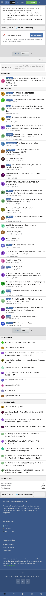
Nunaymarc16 (10, 262)
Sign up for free (29, 8)
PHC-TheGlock (10, 295)
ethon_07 (8, 247)
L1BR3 (7, 130)
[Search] (44, 2)
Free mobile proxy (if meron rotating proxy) (29, 99)
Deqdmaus (9, 221)
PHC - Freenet (10, 227)
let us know (11, 565)
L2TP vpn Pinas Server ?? (15, 158)
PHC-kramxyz (10, 160)
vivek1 (8, 178)
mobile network (34, 15)
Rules (16, 576)
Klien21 (8, 122)
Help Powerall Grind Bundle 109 (23, 245)
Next (24, 54)
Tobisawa (9, 154)
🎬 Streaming (7, 528)
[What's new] (39, 2)
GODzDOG (9, 113)
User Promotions (8, 544)
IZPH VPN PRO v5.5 (13, 238)
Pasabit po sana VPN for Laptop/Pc (24, 316)
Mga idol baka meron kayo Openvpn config (21, 225)
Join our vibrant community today (13, 19)
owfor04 (8, 102)
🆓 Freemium (7, 526)
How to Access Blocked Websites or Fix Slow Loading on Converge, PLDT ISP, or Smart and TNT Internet (25, 80)
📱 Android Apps (8, 531)
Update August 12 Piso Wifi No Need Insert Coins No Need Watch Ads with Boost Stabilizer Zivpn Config (25, 108)
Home (38, 576)
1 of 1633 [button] (16, 54)
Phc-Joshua (9, 325)
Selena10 (8, 269)
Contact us (8, 576)
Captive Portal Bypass (13, 232)
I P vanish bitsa (17, 266)
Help (32, 576)
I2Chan (8, 312)
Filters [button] (41, 60)
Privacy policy (24, 576)
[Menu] (2, 2)
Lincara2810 (9, 234)
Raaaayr (8, 318)
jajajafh (8, 240)
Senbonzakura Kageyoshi (13, 95)
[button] (7, 67)
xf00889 (8, 212)
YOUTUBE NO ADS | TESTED (23, 93)
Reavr (7, 145)
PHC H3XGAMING (11, 195)
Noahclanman (10, 286)
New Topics (8, 338)
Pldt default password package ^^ (25, 323)
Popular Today (7, 550)
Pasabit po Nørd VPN (13, 260)
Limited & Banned (8, 547)
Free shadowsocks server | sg (27, 143)
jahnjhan (8, 169)
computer (10, 17)
